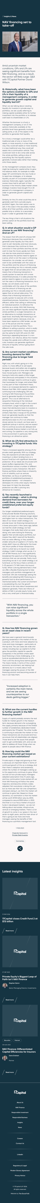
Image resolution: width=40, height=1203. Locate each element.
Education (7, 1040)
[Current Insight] (20, 893)
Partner (11, 1060)
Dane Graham (14, 1056)
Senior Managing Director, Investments (22, 988)
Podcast (17, 1040)
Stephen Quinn (14, 983)
